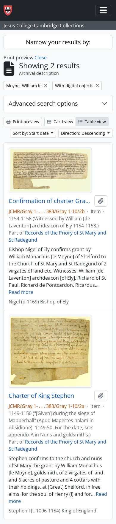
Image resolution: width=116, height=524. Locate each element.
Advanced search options (43, 103)
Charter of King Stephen (41, 395)
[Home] (10, 10)
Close (41, 57)
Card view (62, 121)
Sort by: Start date (31, 133)
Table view (95, 121)
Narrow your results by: (58, 42)
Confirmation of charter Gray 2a (50, 201)
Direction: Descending (83, 133)
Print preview (25, 121)
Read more (21, 292)
